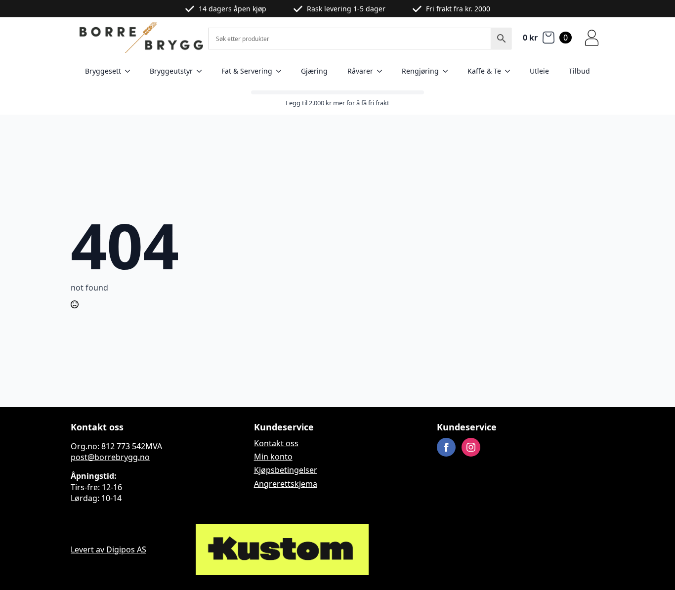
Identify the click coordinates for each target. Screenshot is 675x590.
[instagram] (471, 447)
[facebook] (446, 447)
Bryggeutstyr (171, 71)
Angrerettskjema (285, 483)
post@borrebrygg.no (110, 457)
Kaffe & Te (484, 71)
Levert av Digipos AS (108, 549)
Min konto (273, 456)
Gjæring (314, 71)
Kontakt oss (276, 443)
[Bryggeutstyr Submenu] (202, 71)
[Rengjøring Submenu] (448, 71)
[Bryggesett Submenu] (130, 71)
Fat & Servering (246, 71)
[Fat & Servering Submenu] (281, 71)
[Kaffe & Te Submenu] (510, 71)
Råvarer (360, 71)
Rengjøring (420, 71)
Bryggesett (103, 71)
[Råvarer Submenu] (382, 71)
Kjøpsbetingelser (285, 469)
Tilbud (579, 71)
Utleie (539, 71)
